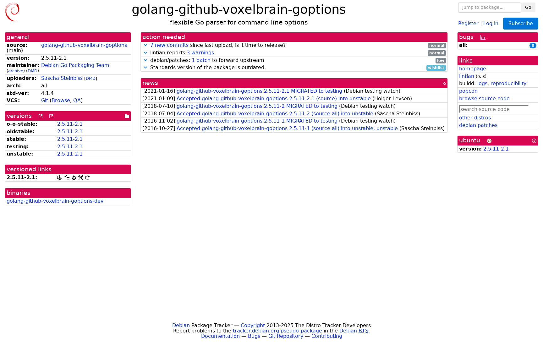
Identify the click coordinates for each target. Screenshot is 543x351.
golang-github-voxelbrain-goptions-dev (55, 201)
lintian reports (296, 53)
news (150, 82)
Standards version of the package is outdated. (296, 67)
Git (44, 100)
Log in (490, 23)
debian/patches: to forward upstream (296, 60)
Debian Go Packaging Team (75, 65)
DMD (32, 71)
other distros (475, 118)
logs (482, 83)
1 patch (201, 60)
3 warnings (200, 53)
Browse (61, 100)
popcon (468, 91)
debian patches (478, 125)
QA (77, 100)
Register (468, 23)
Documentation (220, 336)
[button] (145, 45)
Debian (181, 325)
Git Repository (285, 336)
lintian (466, 76)
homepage (472, 69)
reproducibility (508, 83)
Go (528, 7)
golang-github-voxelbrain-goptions (84, 45)
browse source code (484, 98)
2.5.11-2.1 (70, 124)
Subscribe (520, 23)
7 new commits (169, 45)
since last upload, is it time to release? (297, 45)
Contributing (326, 336)
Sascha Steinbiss (62, 78)
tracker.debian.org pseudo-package (277, 331)
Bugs (254, 336)
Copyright (253, 325)
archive (15, 71)
